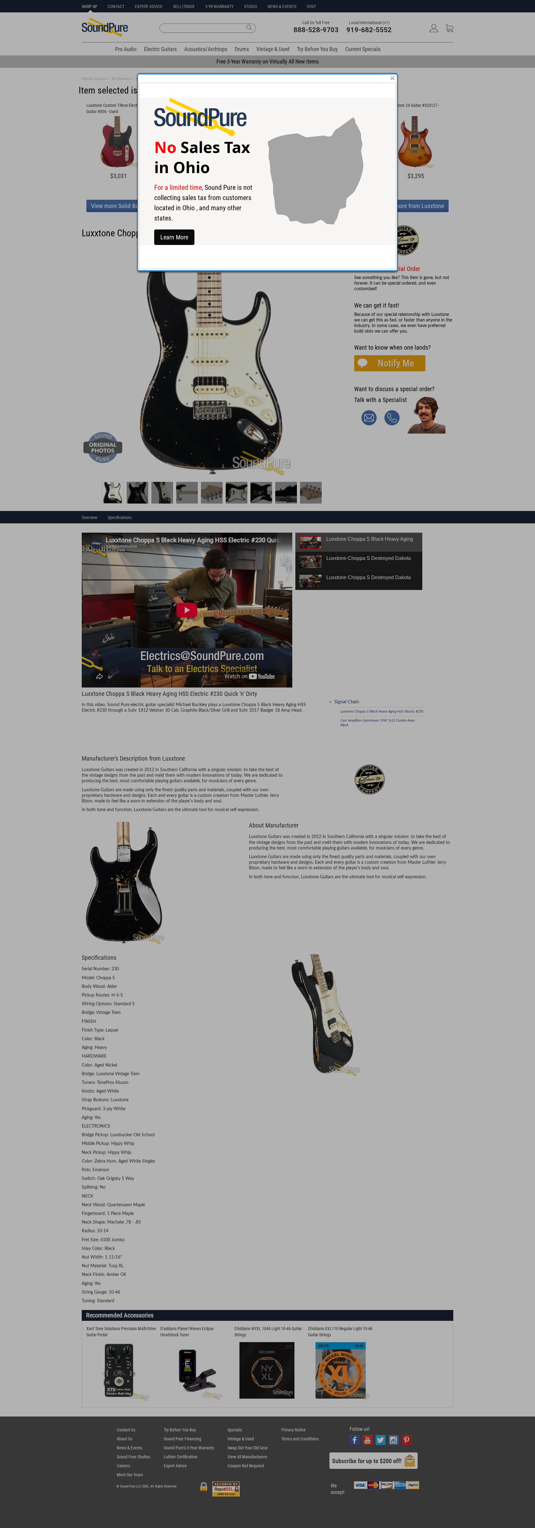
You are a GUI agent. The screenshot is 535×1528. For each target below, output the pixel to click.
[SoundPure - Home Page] (200, 135)
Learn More (174, 237)
